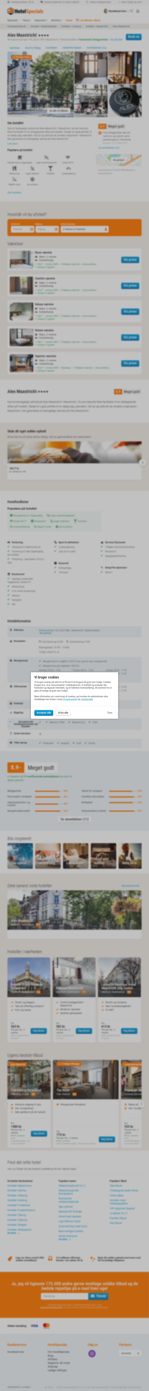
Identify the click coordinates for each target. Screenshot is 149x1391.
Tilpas (109, 712)
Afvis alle (63, 712)
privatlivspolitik (70, 699)
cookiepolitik (87, 699)
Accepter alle (44, 712)
